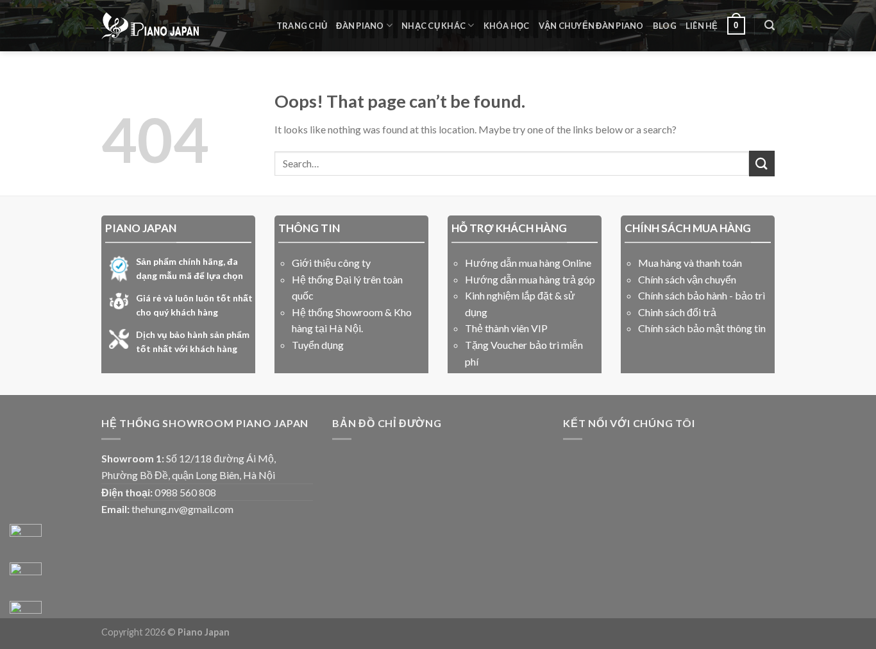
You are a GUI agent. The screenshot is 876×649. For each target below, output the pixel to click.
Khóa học (507, 26)
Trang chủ (301, 26)
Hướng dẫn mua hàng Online (528, 263)
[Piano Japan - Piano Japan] (150, 25)
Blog (665, 26)
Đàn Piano (359, 26)
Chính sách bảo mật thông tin (702, 328)
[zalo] (25, 578)
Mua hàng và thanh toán (690, 263)
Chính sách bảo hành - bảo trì (701, 295)
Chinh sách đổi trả (677, 312)
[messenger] (25, 540)
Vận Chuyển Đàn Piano (591, 26)
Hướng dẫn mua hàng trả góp (530, 279)
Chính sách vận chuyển (687, 279)
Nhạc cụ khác (433, 26)
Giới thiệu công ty (331, 263)
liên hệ (702, 26)
